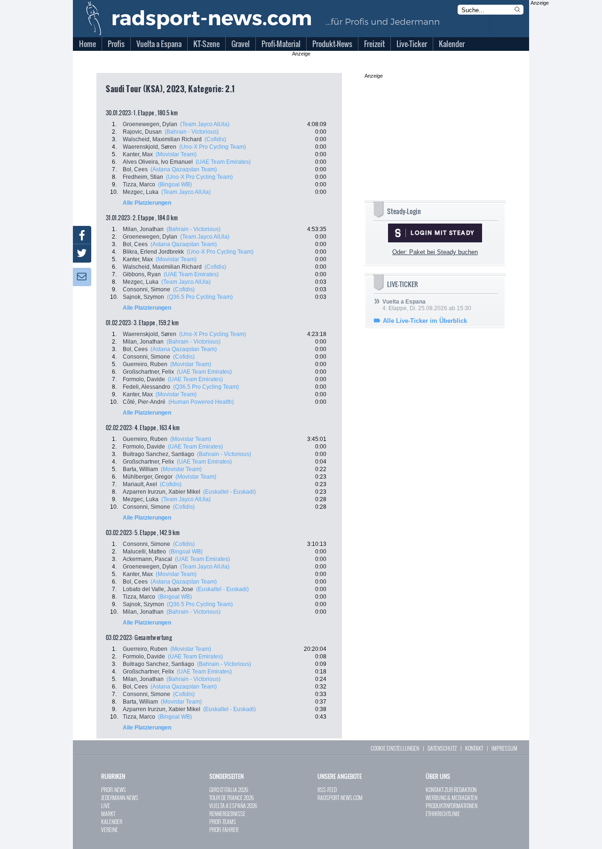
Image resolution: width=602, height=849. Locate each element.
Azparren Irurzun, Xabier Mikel (161, 492)
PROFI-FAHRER (223, 829)
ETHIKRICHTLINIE (443, 813)
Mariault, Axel (140, 484)
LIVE (105, 805)
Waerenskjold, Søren (149, 147)
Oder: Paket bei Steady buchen (435, 252)
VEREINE (109, 829)
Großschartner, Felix (148, 371)
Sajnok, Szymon (143, 297)
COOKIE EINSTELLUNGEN (395, 748)
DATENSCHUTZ (442, 748)
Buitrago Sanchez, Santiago (158, 454)
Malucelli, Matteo (144, 551)
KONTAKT (474, 748)
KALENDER (111, 821)
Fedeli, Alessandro (146, 387)
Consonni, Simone (146, 289)
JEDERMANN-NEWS (119, 797)
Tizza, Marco (139, 184)
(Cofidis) (215, 139)
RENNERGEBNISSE (227, 813)
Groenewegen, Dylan (150, 124)
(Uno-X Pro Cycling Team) (212, 147)
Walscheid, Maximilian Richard (162, 139)
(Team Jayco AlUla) (205, 124)
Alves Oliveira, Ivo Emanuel (158, 162)
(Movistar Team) (176, 154)
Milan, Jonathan (143, 229)
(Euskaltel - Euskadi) (229, 492)
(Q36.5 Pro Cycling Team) (200, 297)
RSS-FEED (327, 789)
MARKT (108, 813)
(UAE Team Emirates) (223, 162)
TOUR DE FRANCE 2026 (231, 797)
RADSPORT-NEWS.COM (340, 797)
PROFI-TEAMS (222, 821)
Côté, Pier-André (144, 402)
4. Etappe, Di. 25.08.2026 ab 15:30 (426, 305)
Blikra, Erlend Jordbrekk (153, 251)
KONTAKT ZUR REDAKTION (451, 789)
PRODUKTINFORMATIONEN (451, 805)
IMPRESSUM (504, 748)
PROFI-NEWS (113, 789)
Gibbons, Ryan (142, 274)
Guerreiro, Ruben (145, 364)
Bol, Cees (135, 169)
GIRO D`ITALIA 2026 (228, 789)
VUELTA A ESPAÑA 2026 (233, 805)
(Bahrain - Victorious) (192, 131)
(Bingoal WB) (175, 184)
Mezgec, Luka (140, 192)
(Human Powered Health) (201, 402)
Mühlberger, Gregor (148, 476)
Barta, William (140, 469)
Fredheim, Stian (143, 177)
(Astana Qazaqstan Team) (183, 169)
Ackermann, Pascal (147, 559)
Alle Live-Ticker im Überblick (425, 320)
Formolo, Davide (144, 379)
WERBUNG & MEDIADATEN (451, 797)
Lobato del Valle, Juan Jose (158, 589)
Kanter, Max (138, 154)
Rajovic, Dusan (142, 131)
